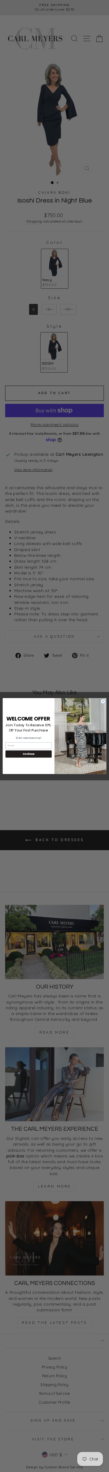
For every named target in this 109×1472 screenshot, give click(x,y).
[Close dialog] (103, 701)
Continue (28, 753)
